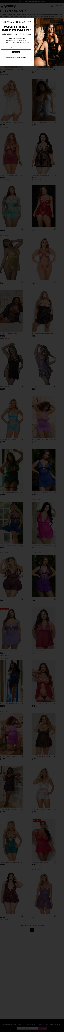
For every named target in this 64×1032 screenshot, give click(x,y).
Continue (16, 52)
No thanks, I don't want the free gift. (16, 57)
